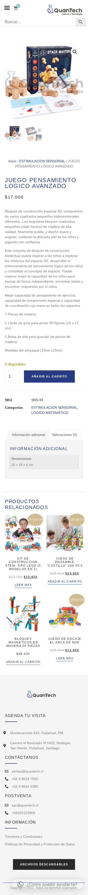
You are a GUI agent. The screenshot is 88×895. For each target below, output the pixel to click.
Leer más (23, 585)
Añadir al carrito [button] (65, 581)
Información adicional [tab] (28, 435)
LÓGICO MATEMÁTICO (49, 413)
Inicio (12, 161)
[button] (7, 7)
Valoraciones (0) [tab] (64, 435)
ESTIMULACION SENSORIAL (42, 161)
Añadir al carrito (49, 376)
